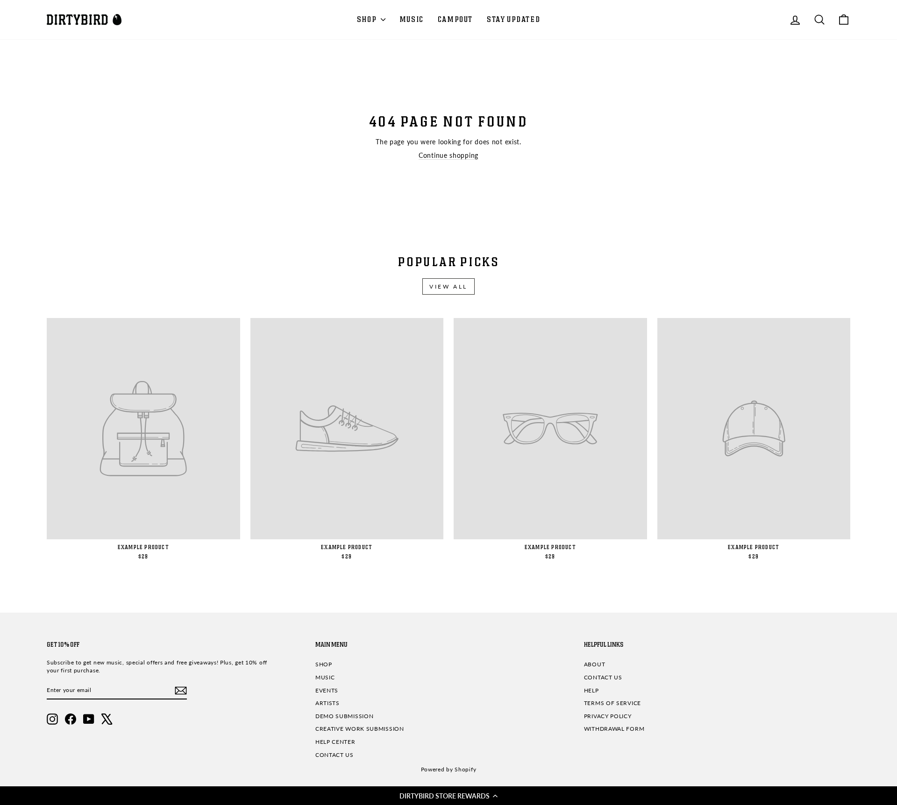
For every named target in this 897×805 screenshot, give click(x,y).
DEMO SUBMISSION (344, 716)
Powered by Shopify (449, 769)
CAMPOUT (455, 19)
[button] (448, 795)
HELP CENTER (335, 741)
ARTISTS (327, 702)
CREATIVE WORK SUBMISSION (359, 728)
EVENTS (326, 690)
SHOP (367, 19)
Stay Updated (513, 19)
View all (448, 286)
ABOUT (594, 664)
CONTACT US (334, 754)
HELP (591, 690)
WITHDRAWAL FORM (614, 728)
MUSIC (411, 19)
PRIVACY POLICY (608, 716)
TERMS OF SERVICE (612, 702)
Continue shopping (448, 155)
